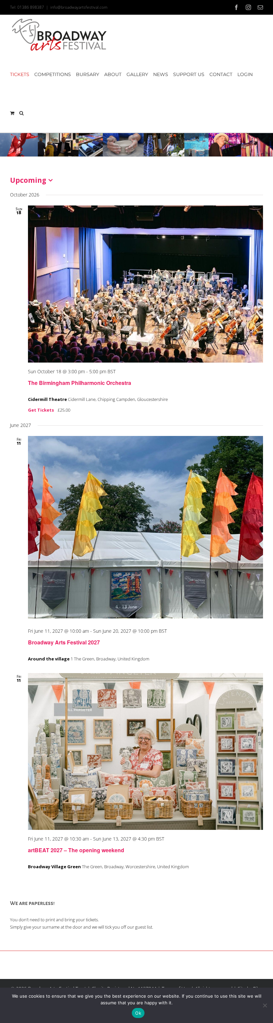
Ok (138, 1013)
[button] (21, 113)
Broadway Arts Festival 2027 (64, 642)
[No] (264, 1005)
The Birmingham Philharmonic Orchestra (79, 383)
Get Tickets (41, 410)
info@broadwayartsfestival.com (79, 7)
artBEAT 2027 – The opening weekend (76, 850)
